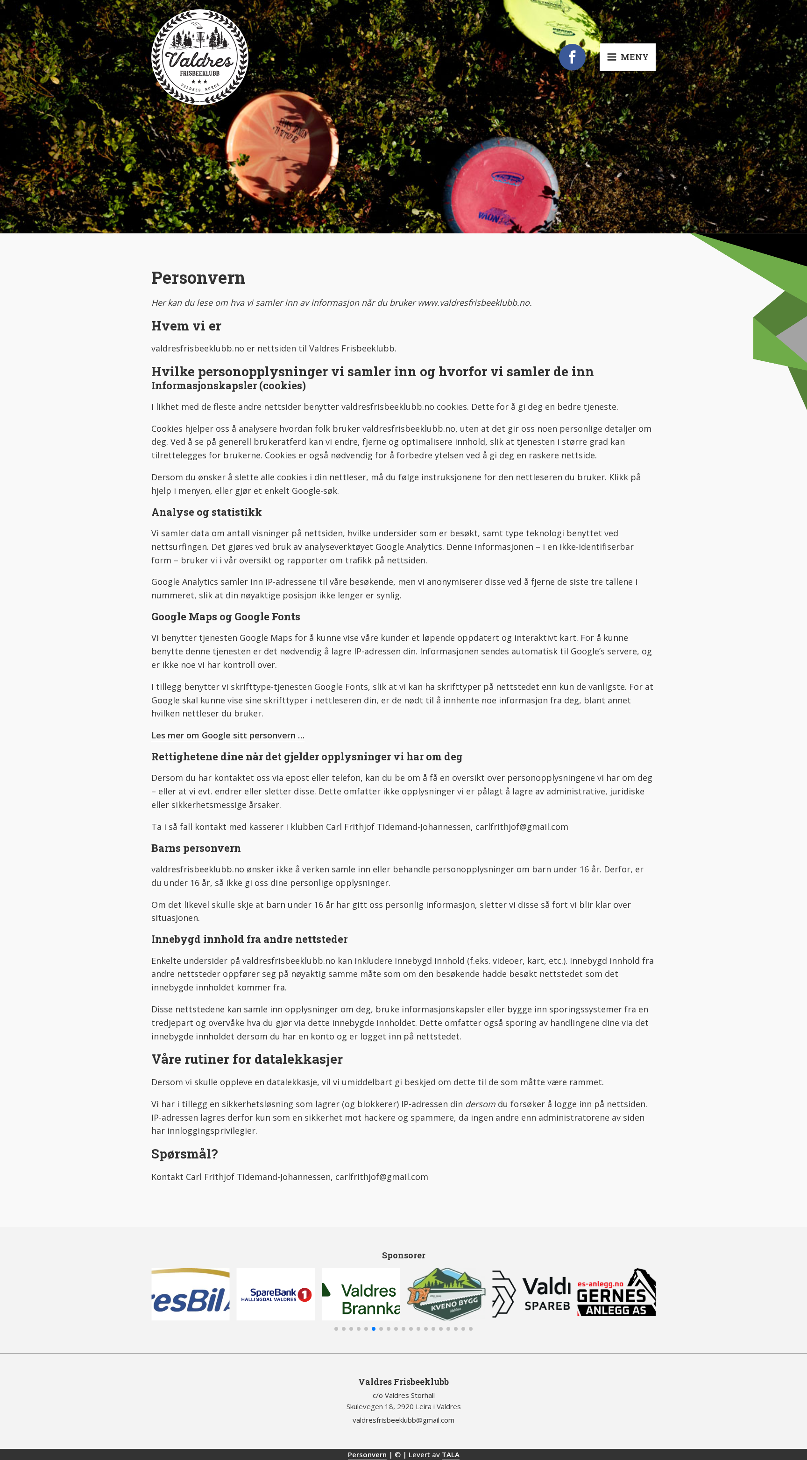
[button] (336, 1329)
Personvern (367, 1454)
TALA (451, 1454)
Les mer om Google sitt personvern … (227, 735)
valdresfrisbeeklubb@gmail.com (403, 1420)
